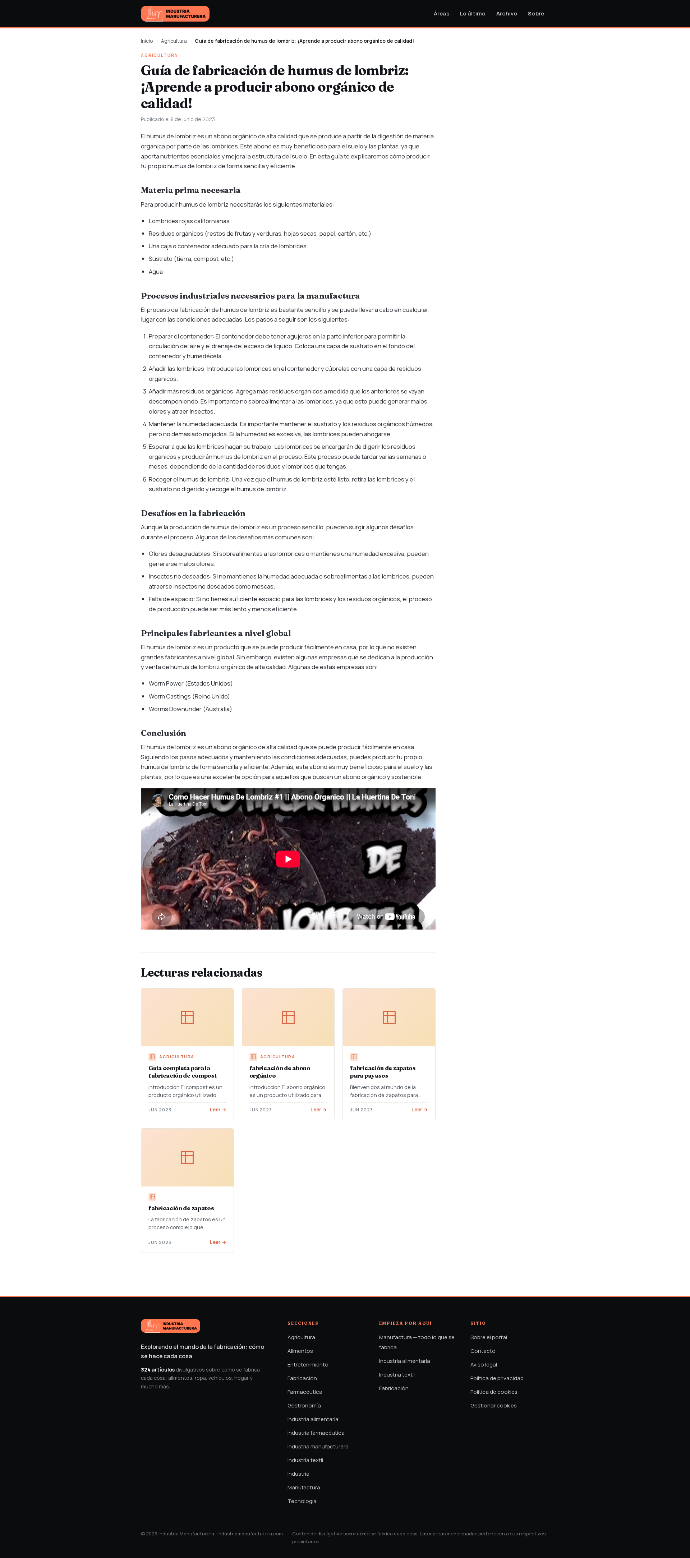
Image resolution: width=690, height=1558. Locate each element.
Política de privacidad (497, 1378)
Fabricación (302, 1378)
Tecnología (302, 1501)
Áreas (441, 13)
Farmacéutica (305, 1392)
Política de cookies (494, 1392)
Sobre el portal (488, 1337)
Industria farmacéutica (316, 1433)
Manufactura (304, 1487)
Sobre (536, 13)
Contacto (483, 1351)
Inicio (147, 40)
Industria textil (305, 1460)
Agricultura (174, 40)
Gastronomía (304, 1405)
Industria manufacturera (318, 1446)
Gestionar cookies (493, 1405)
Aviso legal (483, 1364)
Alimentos (300, 1351)
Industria (298, 1474)
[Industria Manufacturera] (175, 14)
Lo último (473, 13)
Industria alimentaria (313, 1419)
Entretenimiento (308, 1364)
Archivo (506, 13)
